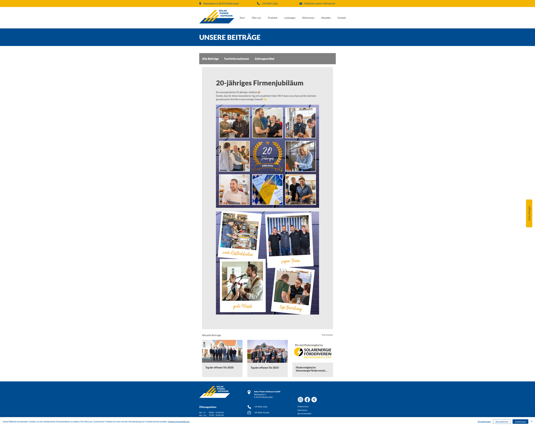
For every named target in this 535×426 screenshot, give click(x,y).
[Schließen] (531, 421)
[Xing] (314, 399)
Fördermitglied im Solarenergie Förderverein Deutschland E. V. (310, 369)
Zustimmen (520, 421)
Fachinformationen (236, 58)
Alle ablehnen (502, 421)
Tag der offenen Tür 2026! (219, 367)
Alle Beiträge (210, 58)
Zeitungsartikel (264, 58)
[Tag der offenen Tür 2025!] (267, 351)
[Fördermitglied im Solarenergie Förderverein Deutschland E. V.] (312, 351)
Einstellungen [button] (484, 421)
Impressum (302, 410)
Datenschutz (303, 406)
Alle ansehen (327, 335)
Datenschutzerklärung (178, 421)
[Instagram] (300, 399)
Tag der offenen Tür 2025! (265, 367)
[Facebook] (307, 399)
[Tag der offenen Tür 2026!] (222, 351)
